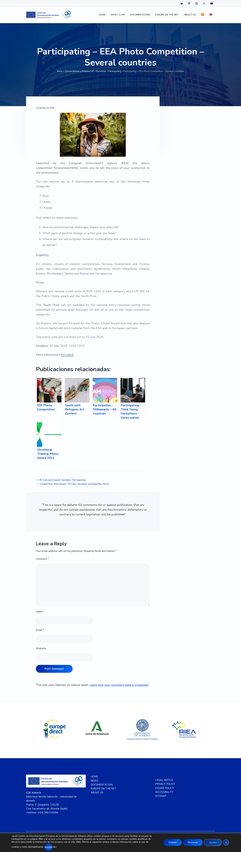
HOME (94, 776)
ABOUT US (97, 792)
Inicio (59, 71)
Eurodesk (101, 71)
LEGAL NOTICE (164, 780)
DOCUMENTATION (101, 784)
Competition (46, 484)
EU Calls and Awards (50, 480)
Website (41, 648)
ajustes (48, 846)
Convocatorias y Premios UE (79, 71)
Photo (106, 484)
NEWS (94, 780)
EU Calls (72, 484)
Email (40, 630)
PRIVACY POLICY (165, 784)
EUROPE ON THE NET (103, 788)
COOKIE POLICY (164, 788)
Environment (60, 484)
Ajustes (213, 842)
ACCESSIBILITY (164, 792)
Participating (114, 71)
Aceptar (172, 842)
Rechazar (193, 842)
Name (40, 611)
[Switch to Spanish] (202, 15)
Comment (42, 559)
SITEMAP (160, 796)
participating (94, 484)
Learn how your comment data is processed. (119, 685)
